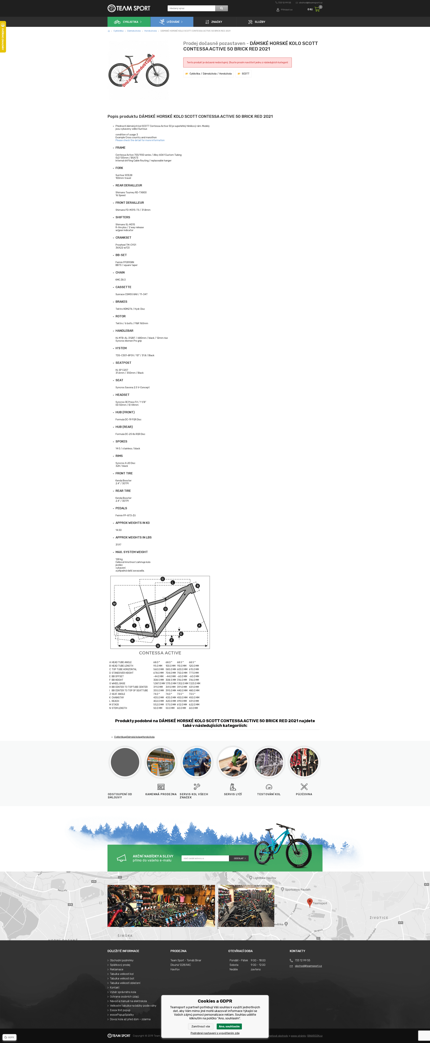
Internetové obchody (276, 1035)
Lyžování (173, 21)
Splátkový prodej (120, 964)
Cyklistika (130, 21)
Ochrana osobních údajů (124, 996)
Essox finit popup (120, 1010)
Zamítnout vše (200, 1026)
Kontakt (114, 987)
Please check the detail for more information (140, 140)
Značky (216, 21)
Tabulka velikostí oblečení (125, 983)
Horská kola (150, 31)
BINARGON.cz (314, 1035)
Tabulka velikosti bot (122, 978)
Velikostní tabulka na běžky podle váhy (133, 1005)
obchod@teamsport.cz (310, 2)
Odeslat (239, 858)
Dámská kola (134, 31)
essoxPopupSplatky (122, 1014)
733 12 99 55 (284, 2)
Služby (260, 21)
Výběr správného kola (123, 992)
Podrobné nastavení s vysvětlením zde (215, 1033)
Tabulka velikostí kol (122, 974)
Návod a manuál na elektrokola (128, 1001)
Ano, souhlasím (229, 1026)
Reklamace (116, 969)
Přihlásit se (287, 9)
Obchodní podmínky (122, 960)
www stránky (298, 1035)
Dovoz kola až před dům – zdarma (130, 1019)
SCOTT (245, 73)
